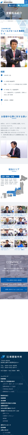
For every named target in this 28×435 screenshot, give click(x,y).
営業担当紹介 (11, 21)
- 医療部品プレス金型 (8, 391)
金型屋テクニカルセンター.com (10, 411)
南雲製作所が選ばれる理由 (8, 403)
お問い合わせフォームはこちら (14, 289)
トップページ (4, 21)
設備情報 (3, 398)
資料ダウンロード (6, 425)
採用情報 (3, 427)
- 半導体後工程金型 (7, 389)
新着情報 (3, 379)
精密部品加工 (4, 395)
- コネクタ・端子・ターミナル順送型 (12, 384)
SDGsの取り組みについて (8, 408)
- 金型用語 (5, 421)
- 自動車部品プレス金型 (8, 386)
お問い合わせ (23, 5)
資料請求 (13, 5)
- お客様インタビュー (8, 416)
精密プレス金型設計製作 (8, 381)
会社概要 (3, 400)
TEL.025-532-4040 (14, 280)
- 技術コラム (5, 413)
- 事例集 (4, 418)
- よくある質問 (6, 432)
